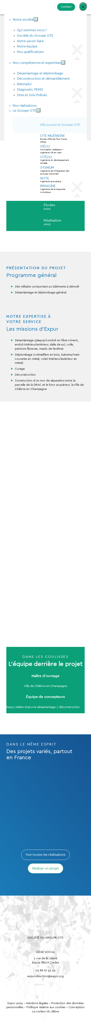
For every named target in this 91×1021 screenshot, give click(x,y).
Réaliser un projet (45, 868)
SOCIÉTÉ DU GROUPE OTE (45, 937)
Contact (66, 6)
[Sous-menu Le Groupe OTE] (38, 110)
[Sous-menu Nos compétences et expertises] (63, 62)
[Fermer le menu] (83, 7)
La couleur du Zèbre (45, 1011)
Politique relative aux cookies (45, 1007)
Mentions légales (37, 1003)
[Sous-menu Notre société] (36, 19)
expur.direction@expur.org (45, 976)
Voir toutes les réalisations (45, 854)
